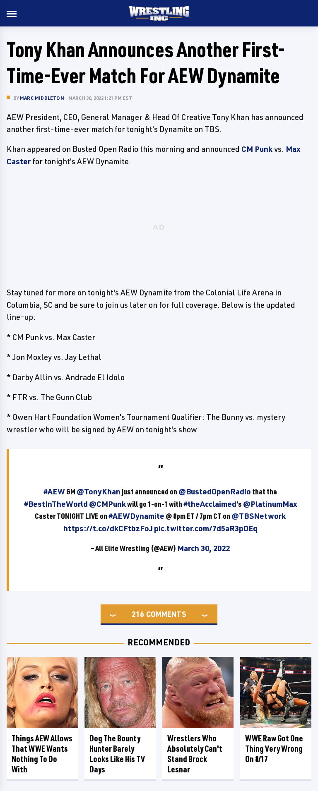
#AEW (54, 491)
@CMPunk (107, 504)
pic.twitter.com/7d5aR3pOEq (206, 528)
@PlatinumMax (270, 504)
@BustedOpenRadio (214, 491)
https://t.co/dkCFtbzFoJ (108, 528)
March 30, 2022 (203, 548)
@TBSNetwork (258, 516)
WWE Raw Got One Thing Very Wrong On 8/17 (274, 748)
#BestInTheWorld (56, 504)
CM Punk (256, 149)
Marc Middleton (42, 98)
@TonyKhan (98, 491)
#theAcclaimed (209, 504)
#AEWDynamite (136, 516)
